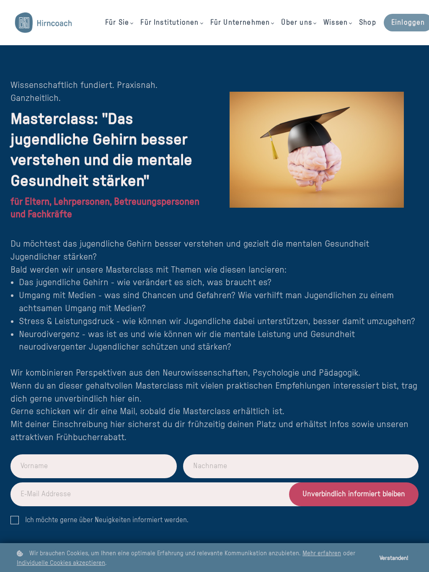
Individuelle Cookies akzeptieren (61, 563)
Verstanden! (394, 558)
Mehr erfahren (321, 553)
